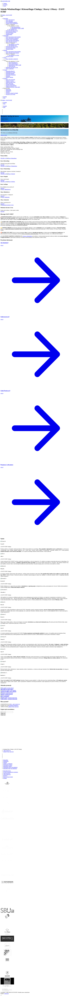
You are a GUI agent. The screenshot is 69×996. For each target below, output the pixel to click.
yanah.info (6, 993)
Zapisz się (3, 713)
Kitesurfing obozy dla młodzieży (10, 768)
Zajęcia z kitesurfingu (27, 236)
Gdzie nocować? (6, 773)
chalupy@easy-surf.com (13, 706)
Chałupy (5, 3)
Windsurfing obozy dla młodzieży (10, 767)
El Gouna (5, 4)
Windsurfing (5, 761)
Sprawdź (2, 164)
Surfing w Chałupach (7, 763)
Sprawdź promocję (5, 121)
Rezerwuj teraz (4, 135)
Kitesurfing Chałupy (7, 766)
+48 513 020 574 (7, 750)
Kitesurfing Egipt (7, 770)
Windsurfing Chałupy (7, 764)
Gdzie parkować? (7, 774)
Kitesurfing (5, 760)
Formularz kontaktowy (13, 705)
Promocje (5, 775)
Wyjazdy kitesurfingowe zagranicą (10, 772)
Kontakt (5, 778)
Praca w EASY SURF (8, 777)
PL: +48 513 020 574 (15, 704)
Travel (4, 5)
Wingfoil (5, 762)
